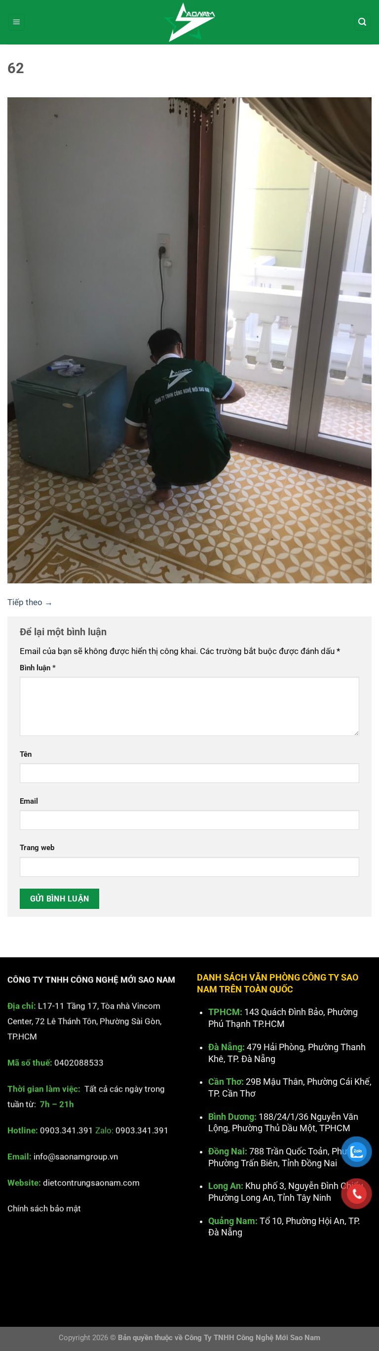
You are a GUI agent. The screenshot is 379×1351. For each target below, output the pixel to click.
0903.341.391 (66, 1130)
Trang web (37, 847)
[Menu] (16, 22)
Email (29, 801)
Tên (26, 754)
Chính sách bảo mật (44, 1209)
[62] (189, 339)
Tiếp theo (30, 602)
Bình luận (38, 667)
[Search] (362, 22)
